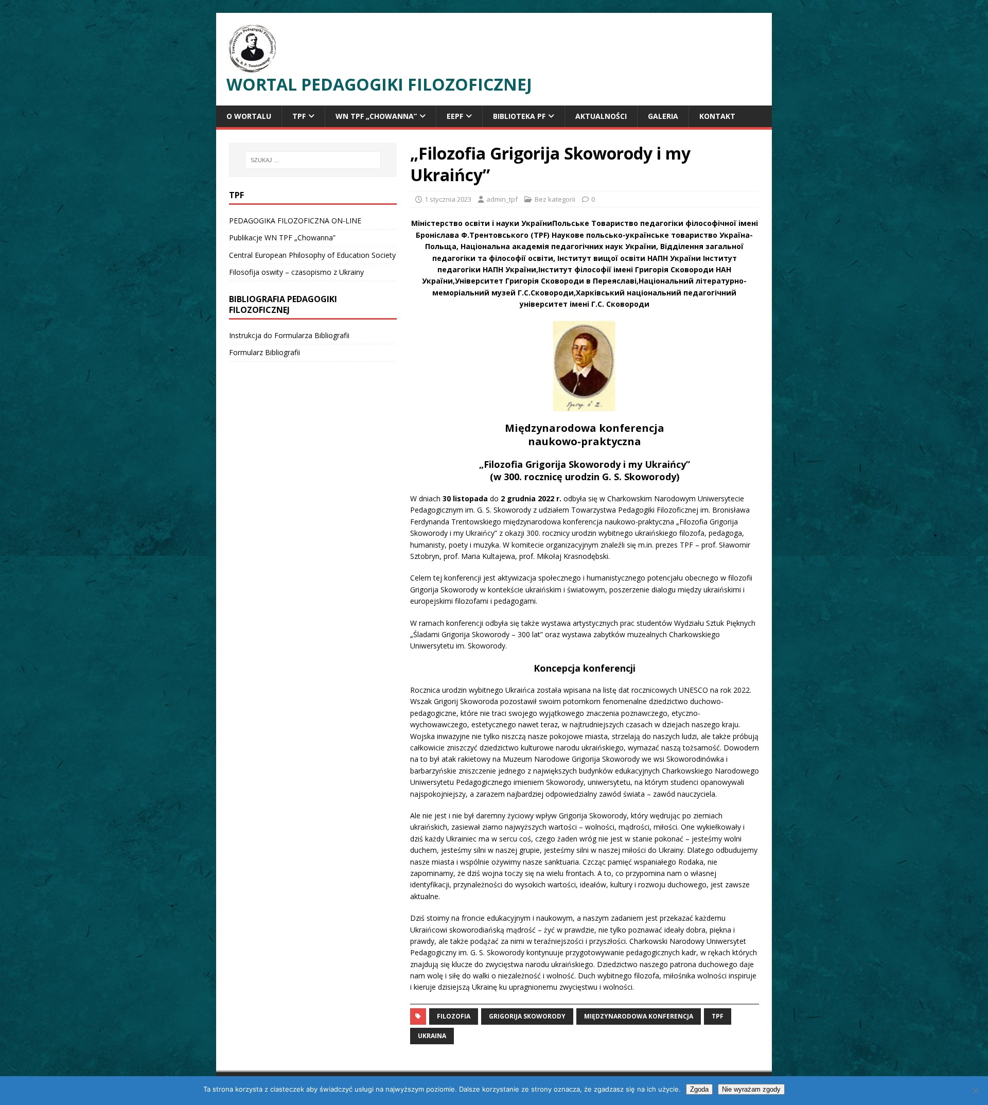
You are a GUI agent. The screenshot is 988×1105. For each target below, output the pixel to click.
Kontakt (717, 116)
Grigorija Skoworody (527, 1016)
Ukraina (432, 1035)
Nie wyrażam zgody (751, 1089)
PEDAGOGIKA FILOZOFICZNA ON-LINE (295, 220)
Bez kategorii (555, 199)
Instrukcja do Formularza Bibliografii (289, 335)
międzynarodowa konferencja (638, 1016)
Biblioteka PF (519, 116)
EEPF (455, 116)
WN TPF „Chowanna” (376, 116)
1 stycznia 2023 (448, 199)
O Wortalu (248, 116)
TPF (299, 116)
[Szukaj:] (313, 160)
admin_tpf (502, 199)
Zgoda (699, 1089)
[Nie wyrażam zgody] (975, 1090)
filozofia (453, 1016)
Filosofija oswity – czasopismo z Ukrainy (296, 272)
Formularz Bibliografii (264, 352)
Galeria (663, 116)
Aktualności (601, 116)
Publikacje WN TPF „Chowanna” (282, 237)
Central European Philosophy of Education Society (312, 255)
